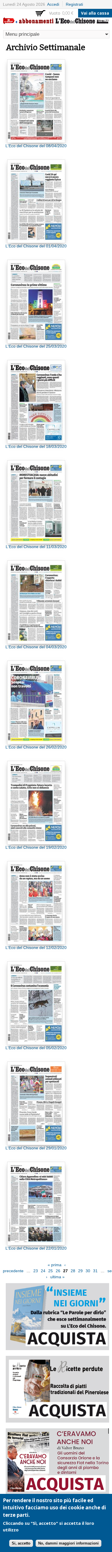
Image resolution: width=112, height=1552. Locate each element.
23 (35, 1271)
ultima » (57, 1277)
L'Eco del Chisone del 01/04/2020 (36, 246)
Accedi (53, 4)
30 (88, 1271)
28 (73, 1271)
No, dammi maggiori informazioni (68, 1543)
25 (50, 1271)
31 (95, 1271)
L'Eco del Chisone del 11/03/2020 (36, 546)
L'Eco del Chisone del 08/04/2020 (36, 145)
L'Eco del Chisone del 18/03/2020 (36, 446)
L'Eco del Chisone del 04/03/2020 (36, 647)
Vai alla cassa (95, 13)
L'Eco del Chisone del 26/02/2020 (36, 747)
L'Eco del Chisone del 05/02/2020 (36, 1047)
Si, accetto (21, 1543)
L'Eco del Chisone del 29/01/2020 (36, 1148)
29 (80, 1271)
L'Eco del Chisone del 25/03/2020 (36, 346)
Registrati (74, 4)
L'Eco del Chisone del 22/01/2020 (36, 1248)
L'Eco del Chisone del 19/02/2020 (36, 847)
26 (58, 1271)
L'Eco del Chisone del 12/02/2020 (36, 947)
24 (43, 1271)
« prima (54, 1265)
